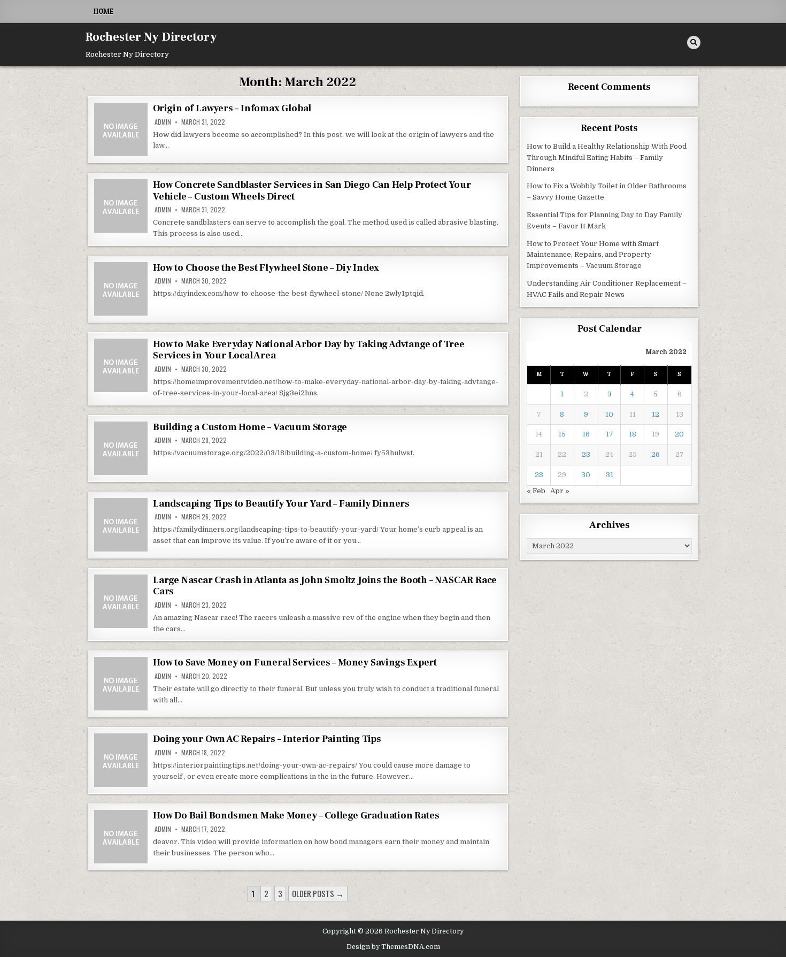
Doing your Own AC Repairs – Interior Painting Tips (267, 739)
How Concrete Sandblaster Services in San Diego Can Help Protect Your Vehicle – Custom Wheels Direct (312, 191)
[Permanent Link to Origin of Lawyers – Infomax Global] (121, 129)
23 (586, 454)
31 (609, 475)
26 (655, 454)
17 (609, 434)
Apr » (559, 491)
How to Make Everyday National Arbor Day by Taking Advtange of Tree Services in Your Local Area (309, 350)
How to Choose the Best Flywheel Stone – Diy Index (266, 268)
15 (562, 434)
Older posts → (318, 893)
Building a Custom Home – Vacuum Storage (250, 427)
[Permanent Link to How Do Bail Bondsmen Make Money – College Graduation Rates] (121, 836)
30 (585, 475)
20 (679, 434)
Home (103, 11)
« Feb (536, 491)
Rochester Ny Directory (151, 36)
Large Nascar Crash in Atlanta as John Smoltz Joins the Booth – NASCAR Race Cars (325, 586)
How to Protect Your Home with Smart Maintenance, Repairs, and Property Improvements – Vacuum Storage (593, 255)
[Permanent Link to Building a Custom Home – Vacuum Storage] (121, 448)
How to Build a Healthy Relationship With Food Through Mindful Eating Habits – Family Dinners (607, 157)
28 (539, 475)
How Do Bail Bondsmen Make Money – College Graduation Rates (296, 815)
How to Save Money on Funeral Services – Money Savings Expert (295, 662)
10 (609, 414)
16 (586, 434)
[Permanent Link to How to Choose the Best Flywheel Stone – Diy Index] (121, 289)
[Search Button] (693, 42)
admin (163, 122)
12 (655, 414)
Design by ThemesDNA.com (393, 947)
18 (632, 434)
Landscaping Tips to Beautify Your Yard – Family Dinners (281, 503)
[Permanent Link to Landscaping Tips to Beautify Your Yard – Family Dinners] (121, 525)
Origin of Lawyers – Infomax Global (232, 108)
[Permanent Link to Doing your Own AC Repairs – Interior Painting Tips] (121, 760)
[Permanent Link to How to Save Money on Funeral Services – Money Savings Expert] (121, 683)
